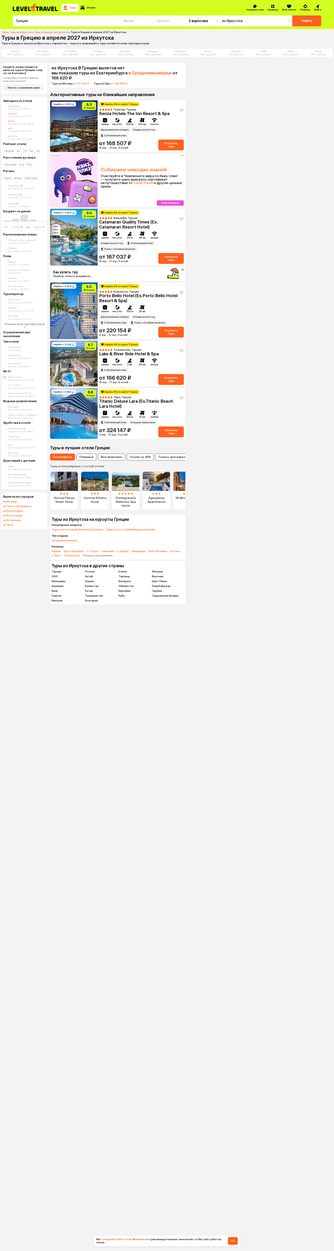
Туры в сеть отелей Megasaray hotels (130, 529)
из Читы (8, 524)
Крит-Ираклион (74, 551)
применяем (142, 1239)
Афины (56, 551)
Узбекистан (126, 586)
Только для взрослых (174, 457)
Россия (90, 571)
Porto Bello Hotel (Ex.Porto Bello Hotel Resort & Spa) (138, 298)
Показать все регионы (97, 555)
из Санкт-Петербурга (17, 506)
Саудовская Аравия (165, 595)
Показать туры (171, 145)
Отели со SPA (140, 457)
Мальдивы (59, 581)
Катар (89, 591)
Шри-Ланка (159, 581)
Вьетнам (157, 576)
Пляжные (86, 457)
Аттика (175, 551)
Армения (57, 586)
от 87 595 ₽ (81, 83)
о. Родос (93, 551)
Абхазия (157, 571)
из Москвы (10, 501)
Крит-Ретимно (158, 551)
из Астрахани (12, 520)
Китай (89, 576)
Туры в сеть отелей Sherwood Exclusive (77, 529)
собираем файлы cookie (117, 1239)
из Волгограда (12, 515)
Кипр (55, 591)
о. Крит (56, 555)
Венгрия (57, 600)
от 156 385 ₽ (119, 83)
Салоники (107, 551)
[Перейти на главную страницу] (35, 8)
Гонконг (57, 595)
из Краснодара (13, 511)
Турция (56, 571)
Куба (121, 595)
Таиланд (124, 576)
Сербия (157, 591)
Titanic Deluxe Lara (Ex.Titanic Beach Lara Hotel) (136, 404)
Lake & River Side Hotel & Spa (129, 353)
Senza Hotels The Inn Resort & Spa (134, 113)
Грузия (89, 581)
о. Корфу (123, 551)
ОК (233, 1240)
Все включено (111, 457)
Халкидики (138, 551)
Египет (122, 571)
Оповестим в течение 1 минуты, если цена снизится (21, 79)
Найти (307, 21)
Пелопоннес (72, 555)
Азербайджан (161, 586)
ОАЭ (55, 576)
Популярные (62, 457)
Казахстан (92, 586)
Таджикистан (94, 595)
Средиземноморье (64, 540)
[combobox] (67, 21)
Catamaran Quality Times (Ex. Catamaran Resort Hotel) (128, 224)
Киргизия (124, 591)
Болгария (91, 600)
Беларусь (124, 581)
